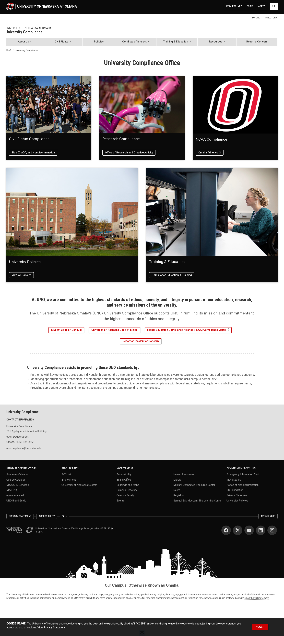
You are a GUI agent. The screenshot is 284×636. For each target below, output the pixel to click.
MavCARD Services (17, 484)
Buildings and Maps (128, 484)
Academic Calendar (17, 474)
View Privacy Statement (51, 627)
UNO (8, 50)
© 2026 (40, 532)
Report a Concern (257, 41)
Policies (99, 41)
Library (177, 479)
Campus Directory (127, 490)
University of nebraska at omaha (28, 28)
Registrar (178, 495)
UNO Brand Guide (16, 500)
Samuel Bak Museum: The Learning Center (197, 500)
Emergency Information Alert (242, 474)
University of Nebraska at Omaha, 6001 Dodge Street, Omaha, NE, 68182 (73, 528)
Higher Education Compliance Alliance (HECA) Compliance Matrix (186, 329)
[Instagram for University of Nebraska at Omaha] (272, 530)
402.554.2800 (268, 516)
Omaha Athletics (208, 152)
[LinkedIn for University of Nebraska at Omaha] (260, 530)
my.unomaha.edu (15, 495)
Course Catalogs (15, 479)
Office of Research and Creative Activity (129, 152)
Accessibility (124, 474)
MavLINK (11, 490)
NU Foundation (234, 490)
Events (120, 500)
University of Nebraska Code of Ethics (114, 329)
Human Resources (183, 474)
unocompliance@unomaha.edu (23, 448)
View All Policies (21, 275)
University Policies (237, 500)
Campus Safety (125, 495)
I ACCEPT (260, 626)
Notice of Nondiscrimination (242, 484)
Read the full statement (257, 598)
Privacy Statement (237, 495)
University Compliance (24, 32)
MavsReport (233, 479)
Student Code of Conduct (66, 329)
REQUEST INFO (234, 6)
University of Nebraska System (79, 484)
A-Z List (66, 474)
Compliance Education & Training (172, 275)
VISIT (250, 6)
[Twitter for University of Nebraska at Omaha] (237, 530)
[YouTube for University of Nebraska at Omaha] (249, 530)
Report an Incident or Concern (141, 341)
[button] (24, 42)
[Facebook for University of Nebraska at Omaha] (226, 530)
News (176, 490)
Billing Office (124, 479)
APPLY (261, 6)
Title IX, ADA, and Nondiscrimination (33, 152)
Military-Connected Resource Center (194, 484)
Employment (68, 479)
